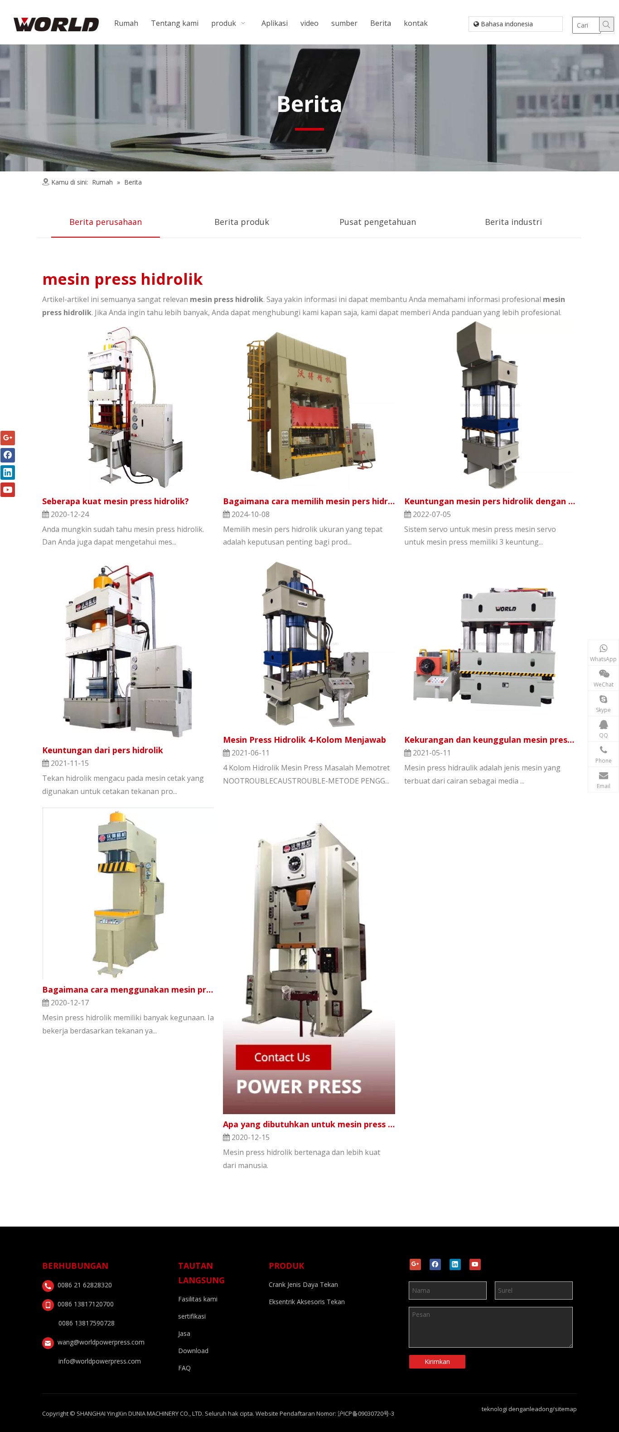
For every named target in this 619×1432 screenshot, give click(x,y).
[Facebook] (435, 1264)
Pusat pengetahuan (377, 221)
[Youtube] (475, 1264)
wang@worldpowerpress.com (101, 1342)
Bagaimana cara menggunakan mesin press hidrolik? (128, 989)
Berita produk (241, 221)
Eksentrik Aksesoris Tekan (307, 1301)
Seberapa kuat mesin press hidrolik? (115, 501)
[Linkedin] (455, 1264)
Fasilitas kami (198, 1299)
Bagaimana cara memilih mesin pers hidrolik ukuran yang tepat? (309, 501)
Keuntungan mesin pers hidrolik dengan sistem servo (490, 501)
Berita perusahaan (105, 221)
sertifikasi (192, 1316)
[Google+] (415, 1264)
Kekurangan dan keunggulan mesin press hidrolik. (490, 739)
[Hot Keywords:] (606, 24)
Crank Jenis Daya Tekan (303, 1284)
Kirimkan (437, 1361)
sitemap (566, 1409)
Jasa (184, 1333)
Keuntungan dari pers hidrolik (102, 750)
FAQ (184, 1368)
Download (193, 1350)
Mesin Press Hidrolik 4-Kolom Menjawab (304, 739)
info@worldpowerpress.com (99, 1361)
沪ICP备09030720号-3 (366, 1413)
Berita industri (513, 221)
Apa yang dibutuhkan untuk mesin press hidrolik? (309, 1124)
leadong (541, 1409)
